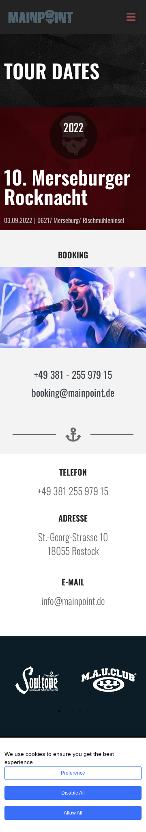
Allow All (73, 813)
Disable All (73, 793)
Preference (73, 773)
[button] (131, 17)
